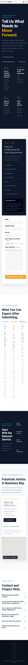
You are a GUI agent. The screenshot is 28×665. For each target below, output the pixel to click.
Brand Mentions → (19, 424)
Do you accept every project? (11, 621)
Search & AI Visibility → (19, 432)
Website (7, 232)
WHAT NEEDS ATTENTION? (12, 239)
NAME (6, 219)
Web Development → (20, 450)
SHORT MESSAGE (12, 247)
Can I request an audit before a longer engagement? (12, 609)
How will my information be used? (10, 626)
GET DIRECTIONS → (10, 520)
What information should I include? (10, 596)
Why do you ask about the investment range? (10, 615)
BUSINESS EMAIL (9, 226)
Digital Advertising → (19, 441)
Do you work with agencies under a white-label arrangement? (12, 602)
